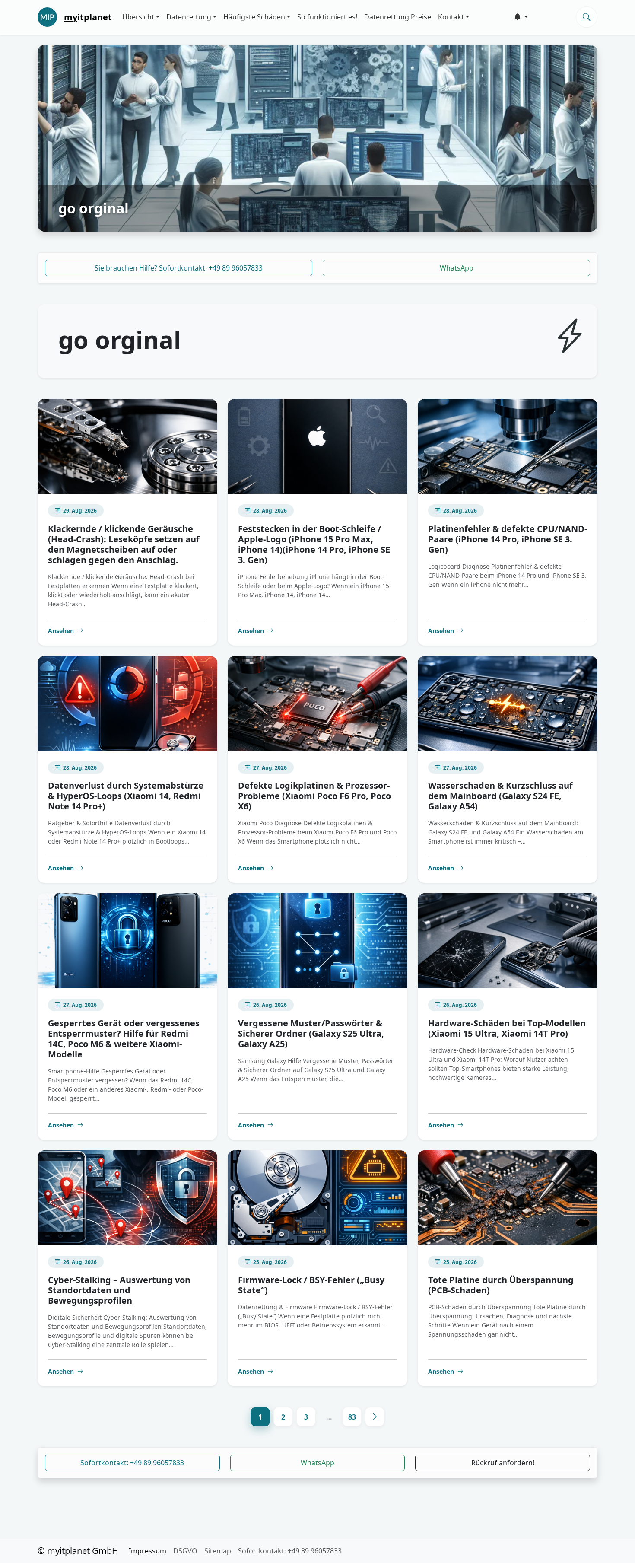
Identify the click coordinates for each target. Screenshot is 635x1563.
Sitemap (217, 1551)
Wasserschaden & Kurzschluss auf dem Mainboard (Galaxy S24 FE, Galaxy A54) (500, 796)
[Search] (586, 17)
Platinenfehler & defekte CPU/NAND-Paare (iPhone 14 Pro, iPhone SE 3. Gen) (507, 539)
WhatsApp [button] (317, 1463)
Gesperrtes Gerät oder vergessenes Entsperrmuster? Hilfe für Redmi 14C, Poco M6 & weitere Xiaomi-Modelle (124, 1038)
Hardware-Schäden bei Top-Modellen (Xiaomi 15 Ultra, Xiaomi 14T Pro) (507, 1028)
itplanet (88, 17)
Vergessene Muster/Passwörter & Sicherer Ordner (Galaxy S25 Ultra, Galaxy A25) (311, 1033)
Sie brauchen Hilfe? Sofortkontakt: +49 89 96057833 (179, 268)
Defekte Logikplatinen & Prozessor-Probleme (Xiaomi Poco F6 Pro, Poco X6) (314, 796)
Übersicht (138, 17)
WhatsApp (456, 268)
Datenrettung (188, 17)
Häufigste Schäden (254, 17)
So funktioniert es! (327, 17)
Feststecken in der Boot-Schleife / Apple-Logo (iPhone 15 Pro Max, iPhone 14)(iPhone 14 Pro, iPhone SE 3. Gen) (314, 544)
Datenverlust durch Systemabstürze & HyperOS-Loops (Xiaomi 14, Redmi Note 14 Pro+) (125, 796)
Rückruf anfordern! (502, 1463)
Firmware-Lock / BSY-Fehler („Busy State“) (311, 1285)
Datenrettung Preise (397, 17)
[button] (521, 16)
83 (352, 1417)
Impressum (147, 1551)
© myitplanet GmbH (78, 1551)
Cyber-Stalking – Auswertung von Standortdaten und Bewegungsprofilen (119, 1290)
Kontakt (451, 17)
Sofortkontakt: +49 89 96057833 (132, 1463)
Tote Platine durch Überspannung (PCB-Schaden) (501, 1285)
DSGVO (185, 1551)
